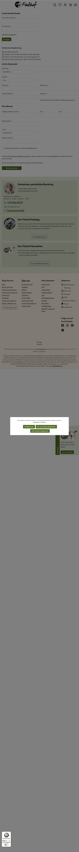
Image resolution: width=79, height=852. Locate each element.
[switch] (6, 844)
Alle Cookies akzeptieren (40, 431)
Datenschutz (36, 422)
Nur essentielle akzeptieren (46, 427)
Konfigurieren (29, 427)
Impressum (43, 422)
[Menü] (10, 833)
